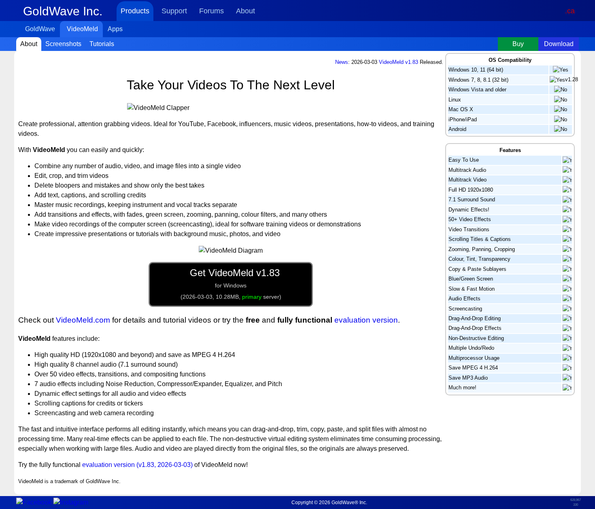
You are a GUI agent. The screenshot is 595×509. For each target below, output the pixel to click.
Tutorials (101, 43)
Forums (211, 11)
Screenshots (63, 43)
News (341, 62)
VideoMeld (82, 28)
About (245, 11)
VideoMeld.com (83, 320)
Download (559, 43)
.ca (570, 11)
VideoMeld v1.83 (398, 62)
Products (135, 11)
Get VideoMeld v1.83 (231, 283)
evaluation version (366, 320)
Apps (115, 28)
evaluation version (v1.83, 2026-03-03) (137, 464)
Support (174, 11)
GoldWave (40, 28)
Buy (518, 43)
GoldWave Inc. (62, 11)
